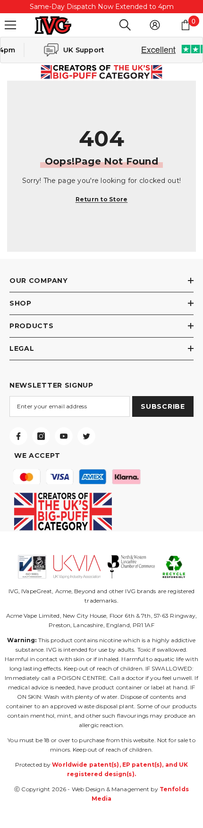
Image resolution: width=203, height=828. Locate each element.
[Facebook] (18, 436)
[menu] (10, 25)
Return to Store (102, 199)
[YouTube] (64, 436)
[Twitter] (86, 436)
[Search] (125, 25)
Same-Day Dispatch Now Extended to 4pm (102, 6)
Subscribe (163, 406)
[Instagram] (41, 436)
